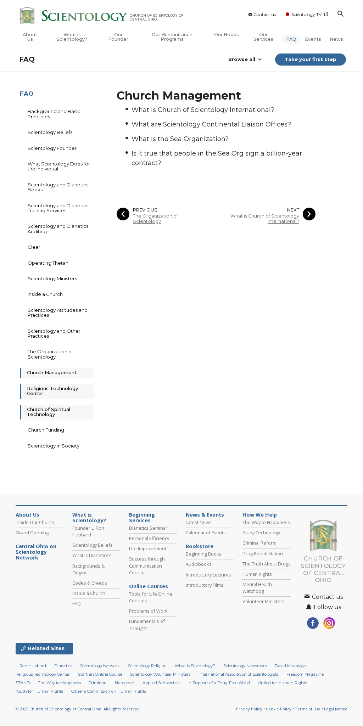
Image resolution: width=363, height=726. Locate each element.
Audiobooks (199, 564)
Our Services (263, 37)
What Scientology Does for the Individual (59, 166)
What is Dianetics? (91, 555)
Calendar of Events (206, 532)
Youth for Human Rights (39, 691)
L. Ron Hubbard (31, 665)
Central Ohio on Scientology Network (36, 552)
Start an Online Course (100, 674)
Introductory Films (204, 585)
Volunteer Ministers (263, 601)
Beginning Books (204, 554)
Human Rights (257, 574)
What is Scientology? (72, 37)
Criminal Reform (259, 543)
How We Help (259, 515)
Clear (34, 247)
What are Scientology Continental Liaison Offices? (211, 124)
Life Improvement (147, 548)
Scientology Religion (147, 665)
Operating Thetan (48, 263)
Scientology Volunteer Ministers (160, 674)
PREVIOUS (145, 210)
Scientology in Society (53, 446)
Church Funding (46, 430)
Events (313, 39)
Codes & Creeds (89, 583)
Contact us (264, 14)
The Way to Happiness (266, 522)
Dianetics (63, 665)
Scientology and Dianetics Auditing (58, 228)
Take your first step (310, 59)
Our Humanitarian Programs (172, 37)
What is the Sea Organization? (180, 139)
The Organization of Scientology (155, 218)
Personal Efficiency (149, 538)
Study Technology (261, 532)
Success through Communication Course (147, 565)
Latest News (199, 522)
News (336, 39)
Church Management (52, 372)
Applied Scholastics (161, 682)
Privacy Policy (249, 708)
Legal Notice (335, 708)
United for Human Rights (282, 682)
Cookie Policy (278, 708)
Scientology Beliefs (50, 132)
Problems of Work (148, 611)
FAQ (291, 39)
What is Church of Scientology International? (203, 110)
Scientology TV (306, 14)
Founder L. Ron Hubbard (88, 531)
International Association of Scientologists (238, 674)
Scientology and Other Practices (54, 333)
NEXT (293, 210)
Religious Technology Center (52, 390)
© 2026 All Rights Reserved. (78, 708)
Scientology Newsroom (245, 665)
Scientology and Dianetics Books (58, 187)
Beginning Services (142, 517)
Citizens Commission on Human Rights (108, 691)
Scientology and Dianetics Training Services (58, 208)
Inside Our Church (35, 522)
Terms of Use (307, 708)
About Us (30, 37)
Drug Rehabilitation (262, 553)
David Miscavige (290, 665)
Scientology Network (100, 665)
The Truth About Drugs (266, 564)
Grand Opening (32, 532)
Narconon (124, 682)
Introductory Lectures (208, 575)
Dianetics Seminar (148, 528)
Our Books (226, 34)
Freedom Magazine (305, 674)
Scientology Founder (52, 148)
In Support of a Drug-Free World (219, 682)
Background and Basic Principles (54, 113)
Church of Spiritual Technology (48, 411)
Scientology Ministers (52, 278)
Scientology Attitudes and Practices (58, 312)
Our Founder (118, 37)
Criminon (98, 682)
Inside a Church (45, 294)
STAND (23, 682)
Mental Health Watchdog (257, 587)
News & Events (205, 515)
